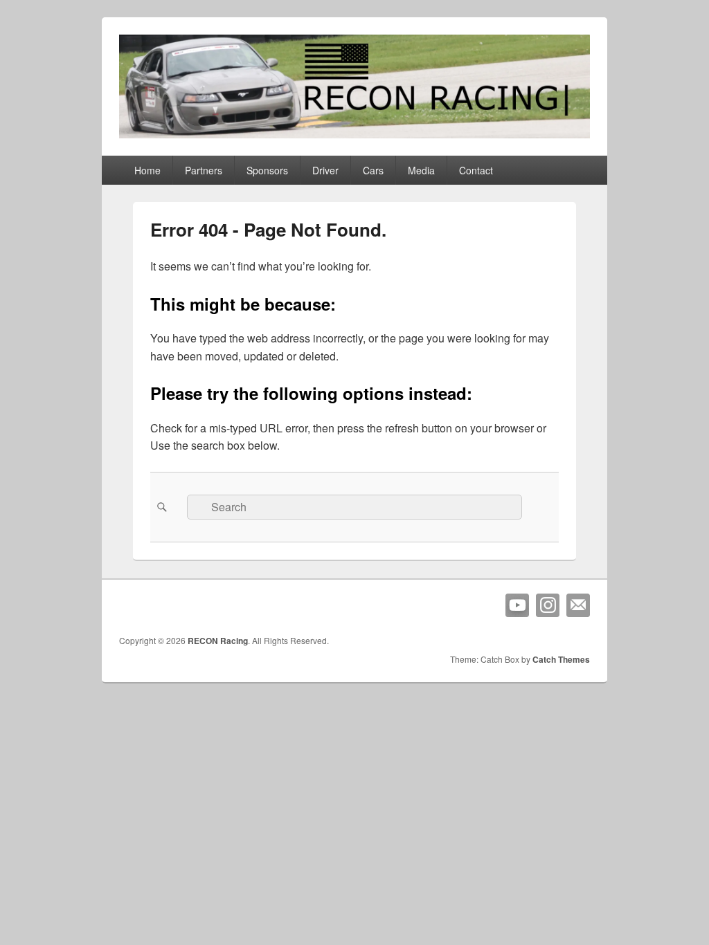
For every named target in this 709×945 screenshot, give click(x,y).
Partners (203, 170)
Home (147, 170)
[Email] (578, 605)
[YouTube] (517, 605)
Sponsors (267, 170)
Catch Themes (561, 659)
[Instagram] (547, 605)
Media (421, 170)
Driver (325, 170)
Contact (476, 170)
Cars (373, 170)
